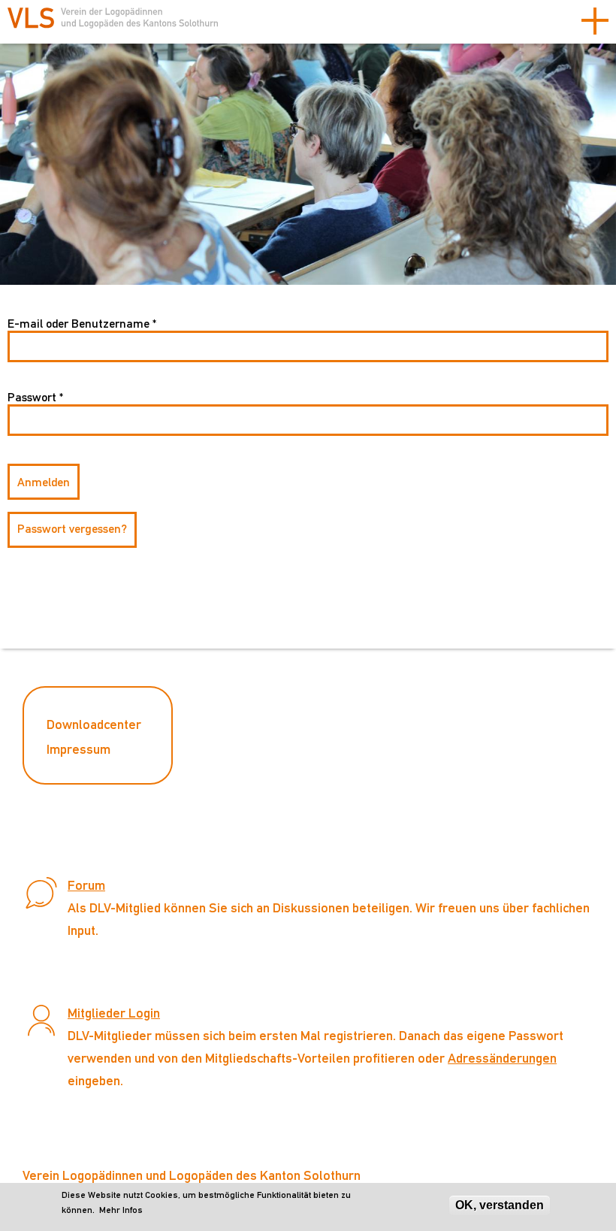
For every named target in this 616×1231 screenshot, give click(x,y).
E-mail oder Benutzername (82, 323)
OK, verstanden (499, 1205)
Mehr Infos (121, 1210)
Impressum (78, 749)
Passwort (35, 397)
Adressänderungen (502, 1058)
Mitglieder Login (114, 1013)
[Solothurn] (112, 24)
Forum (86, 885)
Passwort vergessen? (72, 529)
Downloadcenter (94, 724)
